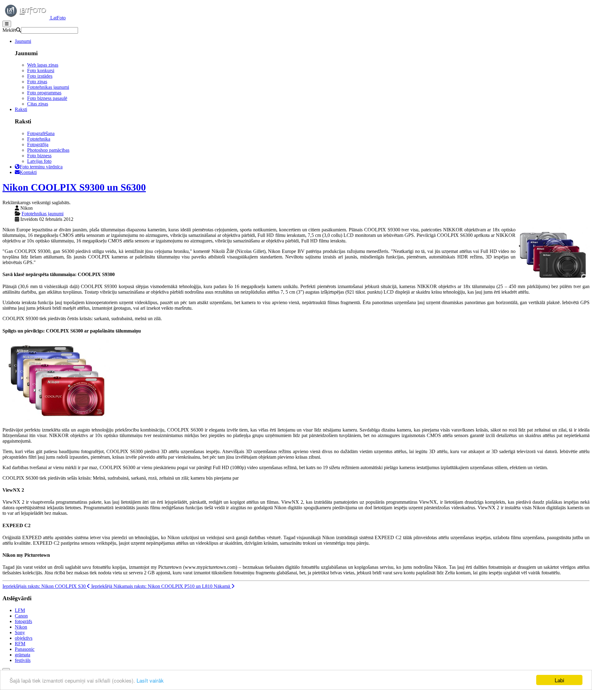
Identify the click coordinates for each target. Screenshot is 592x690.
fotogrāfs (23, 621)
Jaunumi (23, 41)
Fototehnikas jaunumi (48, 87)
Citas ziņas (37, 103)
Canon (21, 615)
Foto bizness (39, 155)
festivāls (23, 660)
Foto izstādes (39, 76)
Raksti (21, 109)
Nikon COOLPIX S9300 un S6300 (74, 187)
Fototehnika (38, 139)
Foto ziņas (37, 81)
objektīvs (23, 638)
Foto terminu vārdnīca (41, 166)
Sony (20, 632)
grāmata (22, 654)
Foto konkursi (40, 70)
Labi (559, 680)
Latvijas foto (39, 161)
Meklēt (9, 30)
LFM (20, 610)
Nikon (21, 627)
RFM (20, 643)
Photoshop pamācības (48, 150)
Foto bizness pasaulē (47, 98)
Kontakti (28, 172)
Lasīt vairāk (150, 680)
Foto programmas (44, 92)
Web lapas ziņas (42, 65)
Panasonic (25, 649)
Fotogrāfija (37, 144)
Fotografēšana (41, 133)
